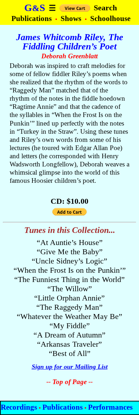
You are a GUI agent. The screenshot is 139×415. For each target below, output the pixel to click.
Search (105, 7)
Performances (110, 407)
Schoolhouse (110, 18)
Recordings (19, 407)
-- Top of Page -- (69, 381)
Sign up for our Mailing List (70, 366)
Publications (32, 18)
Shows (72, 18)
